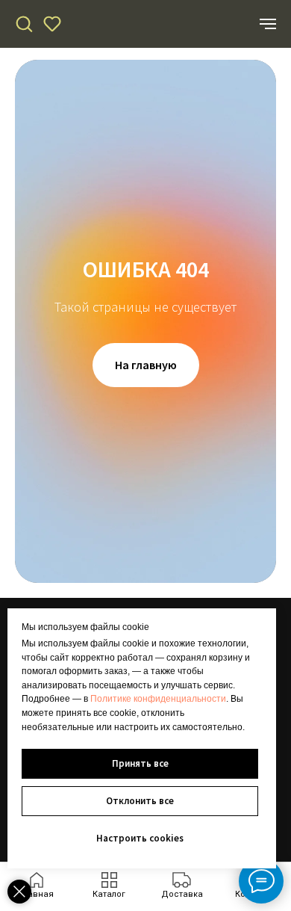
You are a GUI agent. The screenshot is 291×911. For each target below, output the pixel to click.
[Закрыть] (19, 892)
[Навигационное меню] (268, 24)
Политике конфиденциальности (158, 699)
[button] (24, 23)
